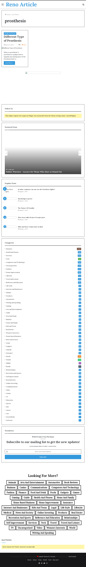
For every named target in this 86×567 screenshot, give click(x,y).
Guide (8, 313)
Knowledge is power (25, 199)
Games (8, 363)
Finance (8, 292)
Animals (8, 350)
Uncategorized (11, 265)
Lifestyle (9, 276)
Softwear (9, 420)
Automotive (10, 299)
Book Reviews (11, 380)
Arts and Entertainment (14, 309)
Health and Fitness (10, 33)
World (8, 356)
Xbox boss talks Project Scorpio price (31, 217)
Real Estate (10, 329)
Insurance (9, 353)
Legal (8, 343)
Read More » (9, 63)
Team (40, 560)
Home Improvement (13, 272)
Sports (8, 403)
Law (7, 413)
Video (8, 390)
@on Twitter (7, 540)
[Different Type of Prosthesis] (15, 48)
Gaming (8, 306)
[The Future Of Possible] (10, 211)
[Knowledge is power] (10, 202)
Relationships (11, 370)
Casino (8, 393)
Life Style (9, 286)
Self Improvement (12, 376)
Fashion (8, 269)
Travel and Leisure (12, 279)
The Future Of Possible (26, 208)
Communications (11, 386)
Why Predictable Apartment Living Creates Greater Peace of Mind (47, 172)
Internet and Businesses (14, 289)
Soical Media (10, 417)
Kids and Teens (11, 326)
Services (9, 255)
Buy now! (56, 560)
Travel (8, 360)
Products (9, 296)
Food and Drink (11, 316)
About (35, 560)
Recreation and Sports (13, 373)
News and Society (12, 339)
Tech (7, 259)
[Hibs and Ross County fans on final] (10, 230)
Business (9, 249)
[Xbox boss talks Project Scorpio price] (10, 220)
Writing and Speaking (13, 302)
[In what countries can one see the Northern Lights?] (10, 192)
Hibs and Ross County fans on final (30, 227)
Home (8, 14)
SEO (7, 407)
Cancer (8, 410)
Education (9, 400)
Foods (8, 366)
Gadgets (9, 346)
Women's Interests (12, 333)
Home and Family (12, 323)
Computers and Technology (15, 262)
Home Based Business (13, 336)
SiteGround (72, 556)
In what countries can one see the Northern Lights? (36, 189)
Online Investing (12, 383)
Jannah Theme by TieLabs (47, 556)
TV (7, 397)
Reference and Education (14, 282)
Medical (8, 319)
